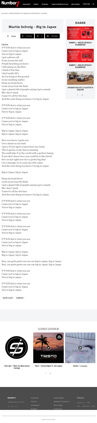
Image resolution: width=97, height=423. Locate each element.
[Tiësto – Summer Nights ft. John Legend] (48, 348)
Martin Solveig (8, 298)
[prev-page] (78, 95)
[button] (93, 4)
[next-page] (81, 95)
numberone (19, 298)
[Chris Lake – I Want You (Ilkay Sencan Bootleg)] (17, 348)
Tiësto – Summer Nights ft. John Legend (48, 366)
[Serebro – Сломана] (80, 348)
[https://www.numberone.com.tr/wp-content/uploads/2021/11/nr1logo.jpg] (10, 4)
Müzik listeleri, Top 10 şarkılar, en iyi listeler (24, 13)
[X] (16, 406)
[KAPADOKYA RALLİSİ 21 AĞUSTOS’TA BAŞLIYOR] (80, 78)
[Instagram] (12, 406)
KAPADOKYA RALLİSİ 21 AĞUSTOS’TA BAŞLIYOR (80, 88)
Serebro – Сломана (80, 366)
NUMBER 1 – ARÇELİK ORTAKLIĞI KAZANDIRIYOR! (80, 43)
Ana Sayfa (5, 13)
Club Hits (44, 13)
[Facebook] (9, 406)
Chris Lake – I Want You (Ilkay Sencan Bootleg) (17, 367)
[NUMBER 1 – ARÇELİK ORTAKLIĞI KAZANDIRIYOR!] (80, 33)
